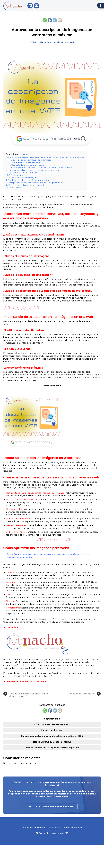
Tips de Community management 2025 (52, 742)
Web (72, 42)
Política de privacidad (33, 827)
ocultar (23, 154)
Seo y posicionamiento (58, 42)
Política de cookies (72, 827)
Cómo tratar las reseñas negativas (52, 724)
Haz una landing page (52, 730)
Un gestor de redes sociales (83, 694)
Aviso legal (53, 827)
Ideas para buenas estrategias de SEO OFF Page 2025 (52, 747)
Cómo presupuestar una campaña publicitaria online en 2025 (52, 736)
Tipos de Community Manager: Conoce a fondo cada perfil (26, 695)
